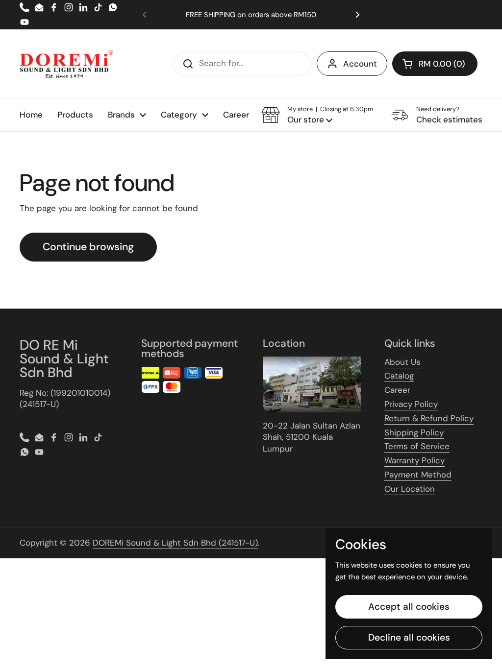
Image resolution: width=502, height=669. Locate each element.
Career (397, 389)
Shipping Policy (414, 432)
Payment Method (418, 474)
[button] (434, 63)
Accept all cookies (409, 606)
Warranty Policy (414, 460)
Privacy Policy (411, 404)
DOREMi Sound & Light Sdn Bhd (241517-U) (175, 542)
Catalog (399, 375)
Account (360, 63)
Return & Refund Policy (429, 418)
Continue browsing (88, 247)
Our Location (409, 488)
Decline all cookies (409, 637)
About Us (402, 362)
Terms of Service (417, 446)
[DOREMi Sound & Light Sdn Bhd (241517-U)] (66, 63)
